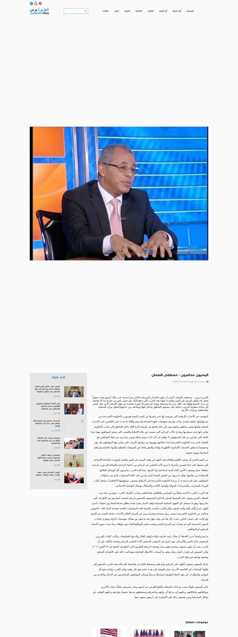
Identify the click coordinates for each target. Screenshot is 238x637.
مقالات (106, 11)
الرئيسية (190, 11)
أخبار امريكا (177, 11)
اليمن (116, 11)
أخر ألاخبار (163, 11)
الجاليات (151, 11)
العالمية (139, 11)
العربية (127, 11)
